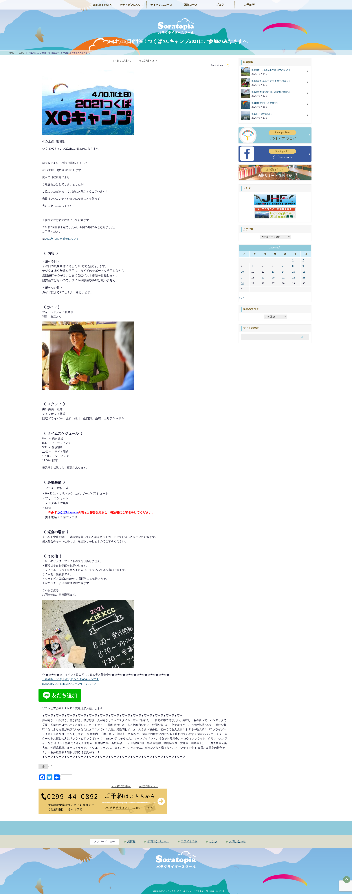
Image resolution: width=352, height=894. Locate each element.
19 (263, 277)
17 (242, 277)
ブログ (220, 4)
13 (273, 271)
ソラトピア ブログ (282, 135)
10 (242, 271)
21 (283, 277)
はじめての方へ (102, 4)
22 (293, 277)
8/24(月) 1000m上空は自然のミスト (271, 69)
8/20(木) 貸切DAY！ (262, 113)
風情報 (131, 841)
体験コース (190, 4)
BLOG (21, 53)
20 (273, 277)
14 (283, 271)
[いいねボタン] (43, 766)
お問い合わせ (237, 841)
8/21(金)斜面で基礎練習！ (265, 102)
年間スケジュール (158, 841)
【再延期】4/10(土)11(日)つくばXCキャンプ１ (70, 679)
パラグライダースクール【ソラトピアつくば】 (184, 891)
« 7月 (242, 297)
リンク (213, 841)
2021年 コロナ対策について (62, 238)
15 (293, 271)
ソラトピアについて (132, 4)
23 (303, 277)
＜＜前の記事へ (121, 60)
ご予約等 (249, 4)
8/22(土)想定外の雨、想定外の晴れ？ (271, 91)
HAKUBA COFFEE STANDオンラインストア (69, 683)
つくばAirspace (67, 512)
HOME (11, 53)
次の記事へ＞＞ (148, 60)
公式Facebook (282, 154)
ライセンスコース (161, 4)
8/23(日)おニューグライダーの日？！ (271, 80)
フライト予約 (189, 841)
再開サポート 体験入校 (275, 172)
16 (303, 271)
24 (242, 283)
